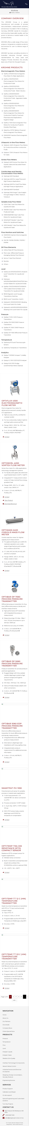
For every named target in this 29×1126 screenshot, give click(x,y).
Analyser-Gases (7, 1055)
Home (12, 12)
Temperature (6, 1042)
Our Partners (6, 1021)
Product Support (8, 1088)
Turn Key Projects (8, 1104)
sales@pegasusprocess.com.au (14, 1118)
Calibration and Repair (9, 1092)
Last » (14, 1000)
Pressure (5, 1038)
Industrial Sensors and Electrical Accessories (12, 1070)
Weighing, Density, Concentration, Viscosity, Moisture (12, 1076)
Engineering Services (9, 1080)
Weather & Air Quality (9, 1058)
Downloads (6, 1024)
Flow (4, 1045)
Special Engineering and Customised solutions (13, 1099)
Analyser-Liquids (7, 1051)
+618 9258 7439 (9, 1115)
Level (4, 1048)
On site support (7, 1095)
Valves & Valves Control (9, 1066)
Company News (7, 1028)
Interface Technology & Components (13, 1063)
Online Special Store (9, 1031)
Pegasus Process (19, 1122)
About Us (5, 1018)
